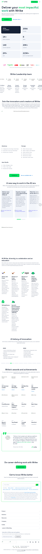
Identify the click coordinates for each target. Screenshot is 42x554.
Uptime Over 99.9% (23, 547)
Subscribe (18, 536)
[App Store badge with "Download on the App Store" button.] (5, 542)
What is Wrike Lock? (6, 489)
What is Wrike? (11, 487)
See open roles (16, 19)
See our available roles (26, 175)
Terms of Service (29, 549)
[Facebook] (30, 542)
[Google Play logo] (13, 542)
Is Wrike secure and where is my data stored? (23, 487)
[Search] (37, 485)
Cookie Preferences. (35, 549)
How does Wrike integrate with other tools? (20, 489)
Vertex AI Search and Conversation (30, 492)
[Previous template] (2, 204)
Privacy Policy (13, 497)
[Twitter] (27, 542)
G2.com (3, 389)
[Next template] (40, 204)
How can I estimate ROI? (33, 489)
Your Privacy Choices (20, 550)
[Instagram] (38, 542)
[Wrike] (5, 1)
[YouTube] (36, 542)
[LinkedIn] (33, 542)
